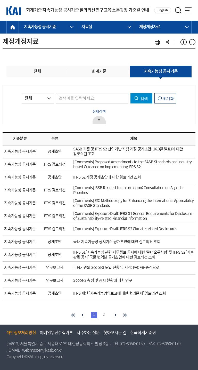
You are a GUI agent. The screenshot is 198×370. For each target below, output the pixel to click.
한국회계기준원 (143, 333)
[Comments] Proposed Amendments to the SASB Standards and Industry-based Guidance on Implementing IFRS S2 (133, 164)
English (163, 10)
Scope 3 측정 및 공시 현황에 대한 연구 (102, 281)
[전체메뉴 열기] (188, 10)
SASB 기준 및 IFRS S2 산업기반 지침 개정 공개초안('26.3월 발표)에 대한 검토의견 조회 (128, 151)
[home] (12, 27)
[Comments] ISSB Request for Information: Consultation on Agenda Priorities (127, 190)
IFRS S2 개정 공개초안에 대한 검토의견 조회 (107, 177)
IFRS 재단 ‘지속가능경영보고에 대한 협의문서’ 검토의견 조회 (119, 294)
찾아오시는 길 (114, 333)
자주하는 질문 (88, 333)
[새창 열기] (157, 42)
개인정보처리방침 (21, 333)
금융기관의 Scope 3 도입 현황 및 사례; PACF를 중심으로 (116, 268)
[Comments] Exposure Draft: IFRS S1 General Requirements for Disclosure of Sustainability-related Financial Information (132, 216)
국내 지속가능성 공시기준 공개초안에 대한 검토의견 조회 (116, 242)
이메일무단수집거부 (56, 333)
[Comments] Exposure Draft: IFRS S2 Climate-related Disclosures (125, 229)
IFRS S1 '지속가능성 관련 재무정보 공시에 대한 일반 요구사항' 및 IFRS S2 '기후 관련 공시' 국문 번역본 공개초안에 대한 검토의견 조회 (133, 255)
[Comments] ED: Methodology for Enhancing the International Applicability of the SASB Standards (133, 203)
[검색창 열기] (178, 10)
